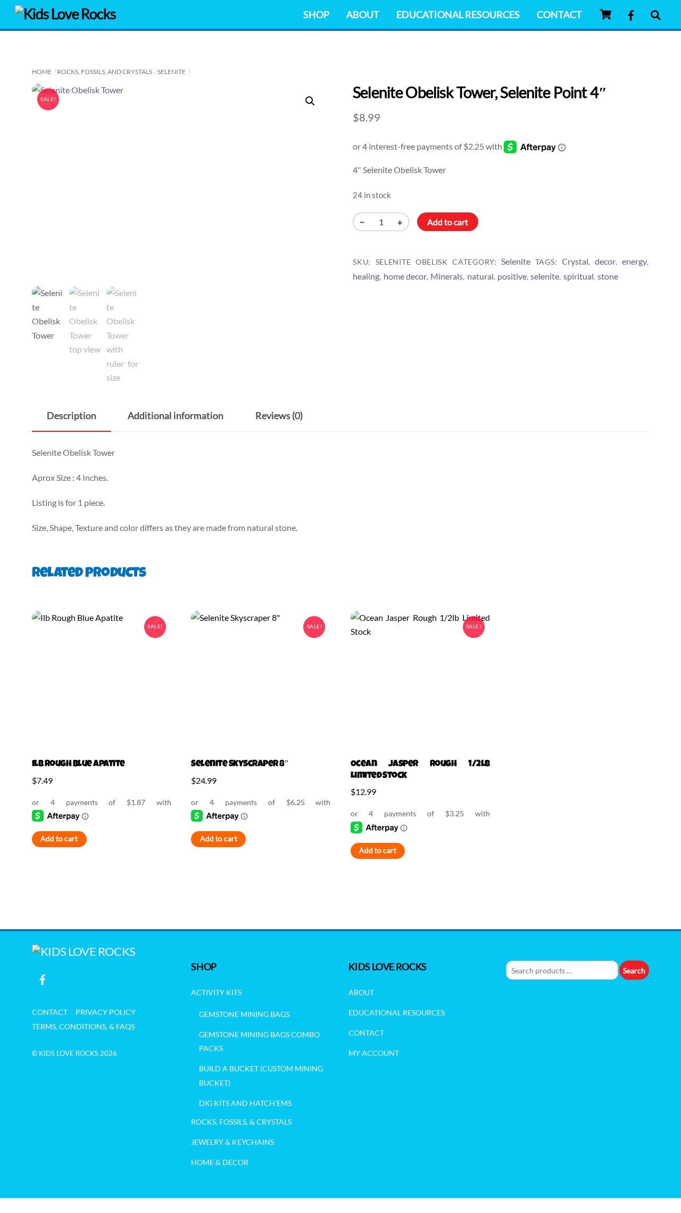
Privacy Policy (106, 1012)
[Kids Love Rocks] (65, 13)
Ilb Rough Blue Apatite (78, 764)
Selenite (171, 72)
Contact (559, 14)
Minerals (446, 276)
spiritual (578, 276)
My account (373, 1053)
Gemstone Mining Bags (244, 1014)
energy (634, 261)
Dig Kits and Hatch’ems (245, 1103)
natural (480, 276)
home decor (405, 276)
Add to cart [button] (59, 838)
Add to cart (447, 222)
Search (634, 970)
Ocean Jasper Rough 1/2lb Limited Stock (420, 770)
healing (366, 276)
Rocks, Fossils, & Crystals (241, 1121)
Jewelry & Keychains (232, 1141)
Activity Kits (216, 992)
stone (607, 276)
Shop (316, 14)
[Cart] (605, 14)
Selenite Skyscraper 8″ (239, 764)
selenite (544, 276)
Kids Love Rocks (68, 1053)
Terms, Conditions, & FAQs (83, 1026)
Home (42, 72)
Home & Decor (219, 1162)
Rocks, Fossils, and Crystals (104, 72)
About (362, 14)
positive (512, 276)
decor (605, 261)
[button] (310, 101)
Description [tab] (71, 415)
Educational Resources (458, 14)
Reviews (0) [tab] (279, 415)
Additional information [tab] (175, 415)
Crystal (575, 261)
